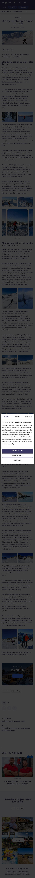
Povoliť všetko (17, 450)
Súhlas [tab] (6, 416)
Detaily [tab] (17, 416)
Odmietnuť (17, 460)
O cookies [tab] (28, 416)
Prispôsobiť (16, 455)
